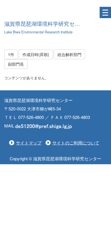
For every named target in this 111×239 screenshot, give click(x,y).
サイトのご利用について (75, 143)
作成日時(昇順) (35, 54)
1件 (11, 54)
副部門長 (16, 64)
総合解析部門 (69, 54)
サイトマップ (29, 143)
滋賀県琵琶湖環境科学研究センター (47, 24)
